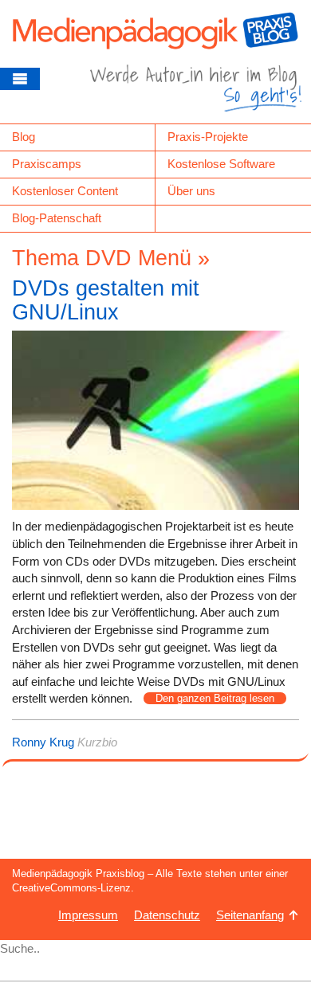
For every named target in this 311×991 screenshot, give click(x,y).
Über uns (191, 191)
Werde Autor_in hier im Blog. (195, 94)
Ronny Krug (43, 742)
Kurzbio (97, 742)
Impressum (88, 915)
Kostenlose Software (221, 163)
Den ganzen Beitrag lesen (215, 698)
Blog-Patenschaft (56, 218)
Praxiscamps (46, 163)
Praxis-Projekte (207, 136)
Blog (23, 136)
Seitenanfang (250, 915)
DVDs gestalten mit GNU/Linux (105, 300)
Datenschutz (167, 915)
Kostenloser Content (65, 191)
